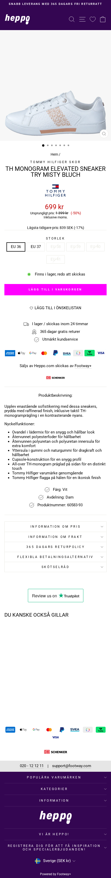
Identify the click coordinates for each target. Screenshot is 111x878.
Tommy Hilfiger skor (55, 162)
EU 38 (56, 246)
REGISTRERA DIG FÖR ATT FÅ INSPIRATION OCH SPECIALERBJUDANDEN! (54, 847)
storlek (55, 238)
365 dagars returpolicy (55, 547)
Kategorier (54, 789)
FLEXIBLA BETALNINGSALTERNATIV (55, 557)
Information (54, 800)
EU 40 (95, 246)
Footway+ (83, 366)
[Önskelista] (92, 19)
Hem (54, 154)
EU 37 (36, 246)
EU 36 (16, 246)
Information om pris (55, 526)
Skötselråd (55, 567)
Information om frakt (55, 537)
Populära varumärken (54, 777)
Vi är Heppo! (54, 834)
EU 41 (56, 259)
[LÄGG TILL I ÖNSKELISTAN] (37, 631)
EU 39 (75, 246)
